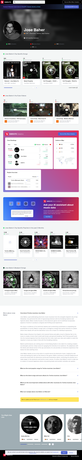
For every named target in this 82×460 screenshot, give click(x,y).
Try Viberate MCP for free (72, 6)
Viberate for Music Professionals (60, 456)
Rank (9, 144)
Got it (64, 452)
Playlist (9, 176)
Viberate (6, 2)
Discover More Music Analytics (71, 2)
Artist (15, 144)
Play (12, 70)
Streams (46, 144)
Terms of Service (75, 456)
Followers (38, 144)
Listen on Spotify (72, 87)
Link (26, 180)
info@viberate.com (44, 399)
